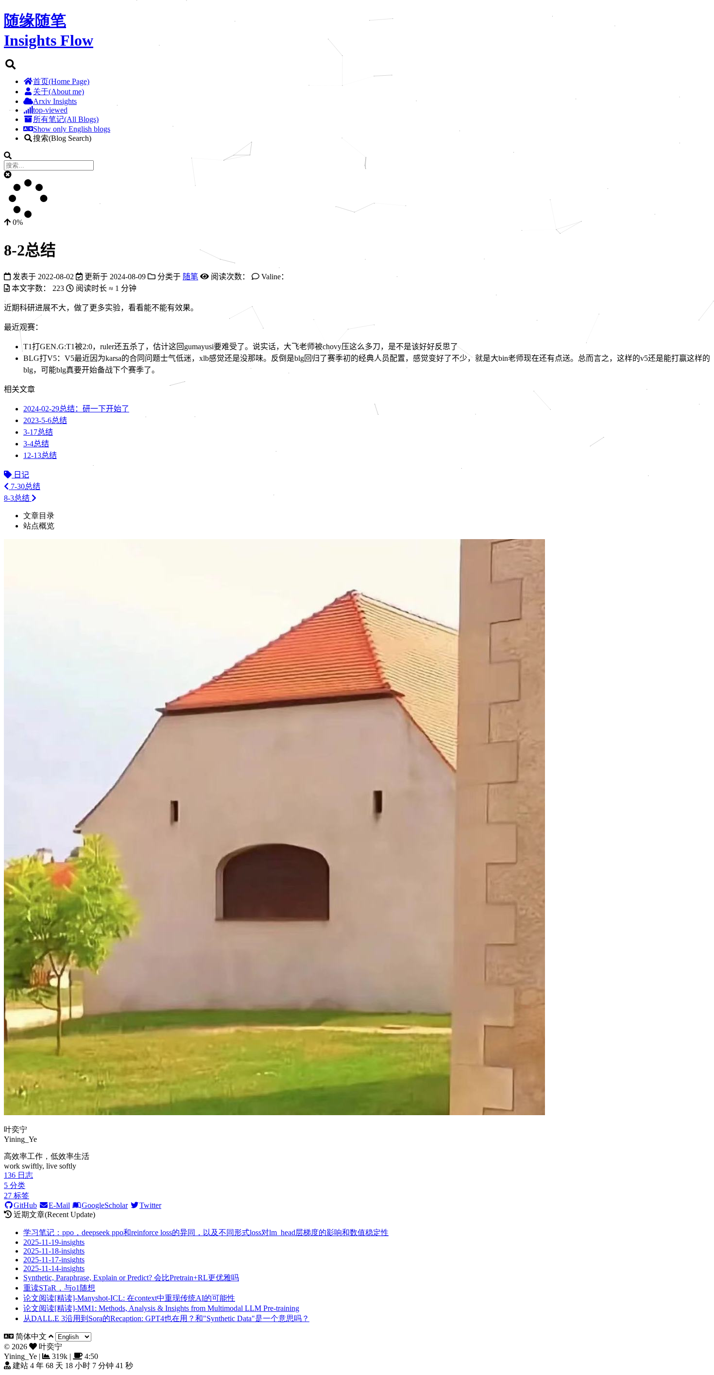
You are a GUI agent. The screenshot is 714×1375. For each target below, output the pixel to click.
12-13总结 (40, 455)
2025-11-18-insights (54, 1251)
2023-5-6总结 (45, 420)
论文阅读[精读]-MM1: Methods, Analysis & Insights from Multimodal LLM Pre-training (161, 1308)
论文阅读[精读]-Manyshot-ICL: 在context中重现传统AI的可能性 (129, 1298)
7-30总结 (24, 486)
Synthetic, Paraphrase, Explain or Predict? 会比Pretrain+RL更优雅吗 (131, 1277)
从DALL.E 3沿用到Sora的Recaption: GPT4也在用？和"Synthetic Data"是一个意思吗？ (166, 1318)
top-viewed (50, 110)
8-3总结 (18, 498)
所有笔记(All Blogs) (66, 119)
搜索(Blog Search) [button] (62, 138)
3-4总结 (36, 444)
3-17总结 (38, 432)
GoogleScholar (105, 1205)
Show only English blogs (71, 129)
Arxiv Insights (55, 101)
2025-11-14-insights (54, 1268)
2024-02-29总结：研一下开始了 (76, 409)
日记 (20, 475)
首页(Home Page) (61, 81)
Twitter (150, 1205)
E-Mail (59, 1205)
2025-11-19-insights (54, 1242)
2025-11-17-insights (54, 1260)
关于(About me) (58, 91)
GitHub (25, 1205)
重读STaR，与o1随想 (59, 1288)
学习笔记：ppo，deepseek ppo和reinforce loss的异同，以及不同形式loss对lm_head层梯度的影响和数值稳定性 (206, 1232)
